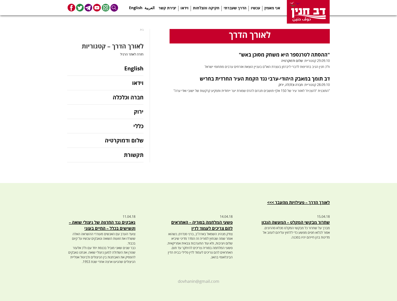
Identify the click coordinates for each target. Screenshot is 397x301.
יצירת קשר (167, 7)
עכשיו (255, 7)
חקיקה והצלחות (206, 7)
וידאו (185, 7)
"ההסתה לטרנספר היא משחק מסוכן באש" (284, 54)
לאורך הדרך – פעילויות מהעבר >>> (298, 202)
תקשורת (133, 155)
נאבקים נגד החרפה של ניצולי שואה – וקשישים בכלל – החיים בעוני (102, 225)
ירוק (281, 84)
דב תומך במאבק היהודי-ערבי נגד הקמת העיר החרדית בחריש (265, 78)
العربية (150, 6)
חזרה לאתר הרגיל (131, 54)
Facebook (71, 7)
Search (114, 7)
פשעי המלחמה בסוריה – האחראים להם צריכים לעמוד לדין (202, 225)
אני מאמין (272, 7)
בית (141, 29)
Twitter (80, 7)
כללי (138, 126)
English (135, 6)
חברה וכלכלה (294, 84)
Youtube (97, 7)
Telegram (88, 7)
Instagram (106, 7)
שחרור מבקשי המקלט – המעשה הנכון (296, 222)
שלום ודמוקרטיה (292, 60)
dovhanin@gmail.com (198, 281)
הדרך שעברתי (235, 7)
